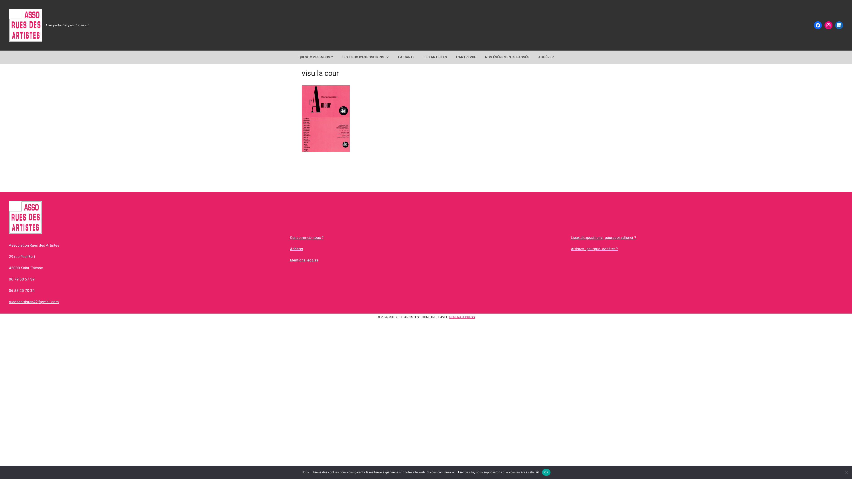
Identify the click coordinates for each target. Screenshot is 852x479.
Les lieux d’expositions (363, 57)
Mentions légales (304, 260)
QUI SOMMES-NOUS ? (315, 57)
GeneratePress (462, 317)
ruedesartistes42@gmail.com (34, 302)
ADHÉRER (546, 57)
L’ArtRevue (466, 57)
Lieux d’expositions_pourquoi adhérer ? (603, 237)
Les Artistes (435, 57)
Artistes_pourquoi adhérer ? (594, 249)
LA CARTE (406, 57)
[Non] (846, 472)
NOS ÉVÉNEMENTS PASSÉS (507, 57)
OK (546, 472)
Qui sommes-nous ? (306, 237)
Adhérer (296, 249)
